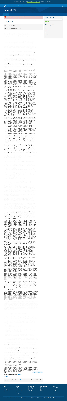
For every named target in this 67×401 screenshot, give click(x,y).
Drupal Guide (30, 387)
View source (6, 376)
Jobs (4, 391)
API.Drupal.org (30, 390)
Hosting (17, 389)
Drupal (49, 397)
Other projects (16, 5)
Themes (41, 389)
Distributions (42, 390)
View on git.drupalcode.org (38, 372)
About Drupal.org (55, 389)
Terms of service (55, 390)
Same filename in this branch (10, 25)
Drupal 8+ (11, 5)
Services (17, 387)
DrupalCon (18, 392)
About (54, 386)
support (27, 379)
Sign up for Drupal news (8, 389)
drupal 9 (6, 14)
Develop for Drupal (23, 5)
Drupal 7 (7, 5)
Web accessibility (55, 387)
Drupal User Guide (31, 388)
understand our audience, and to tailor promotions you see (43, 1)
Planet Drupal (6, 387)
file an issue (22, 379)
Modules (41, 388)
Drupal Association (56, 388)
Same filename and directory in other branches (13, 28)
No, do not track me (36, 2)
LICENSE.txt (19, 374)
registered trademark (56, 397)
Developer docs (30, 389)
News (5, 386)
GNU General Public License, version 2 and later (39, 397)
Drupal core (42, 387)
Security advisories (7, 390)
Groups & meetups (19, 391)
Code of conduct (19, 393)
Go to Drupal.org (5, 5)
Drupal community (11, 380)
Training (17, 388)
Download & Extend (43, 386)
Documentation (31, 386)
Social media (6, 388)
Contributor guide (19, 390)
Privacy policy (55, 391)
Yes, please (29, 2)
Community (18, 386)
